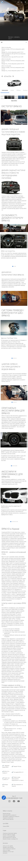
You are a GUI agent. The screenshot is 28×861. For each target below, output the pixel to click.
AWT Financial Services (8, 819)
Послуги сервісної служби (9, 834)
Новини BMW (6, 826)
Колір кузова (5, 90)
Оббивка (18, 90)
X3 (1, 42)
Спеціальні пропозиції (8, 818)
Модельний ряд (6, 813)
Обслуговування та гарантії (9, 837)
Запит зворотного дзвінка (9, 848)
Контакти (5, 853)
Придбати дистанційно (8, 847)
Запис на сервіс (6, 850)
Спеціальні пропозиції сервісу (10, 833)
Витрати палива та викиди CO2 (10, 839)
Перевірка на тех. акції (8, 851)
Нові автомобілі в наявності (9, 815)
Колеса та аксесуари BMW (9, 836)
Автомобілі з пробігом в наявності (11, 816)
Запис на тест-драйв (8, 846)
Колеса (12, 90)
